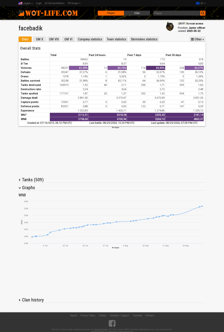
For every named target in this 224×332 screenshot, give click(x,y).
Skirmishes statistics (144, 39)
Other (198, 39)
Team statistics (116, 39)
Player (111, 13)
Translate (137, 315)
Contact (103, 315)
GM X (39, 39)
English (27, 3)
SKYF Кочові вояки (190, 23)
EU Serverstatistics (54, 3)
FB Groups (73, 3)
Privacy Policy (88, 315)
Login (38, 3)
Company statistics (90, 39)
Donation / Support (119, 315)
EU (202, 3)
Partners (149, 315)
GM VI (68, 39)
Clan (137, 13)
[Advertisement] (112, 152)
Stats (25, 39)
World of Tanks (101, 329)
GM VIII (54, 39)
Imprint (73, 315)
